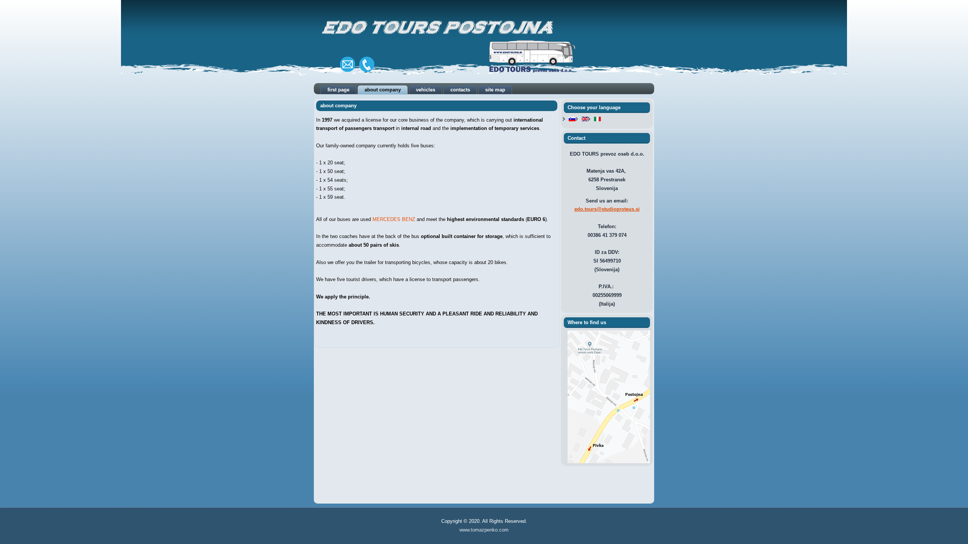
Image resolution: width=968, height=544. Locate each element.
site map (495, 90)
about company (383, 90)
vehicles (425, 90)
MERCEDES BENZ (393, 219)
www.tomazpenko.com (484, 530)
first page (338, 90)
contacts (460, 90)
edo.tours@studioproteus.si (607, 209)
